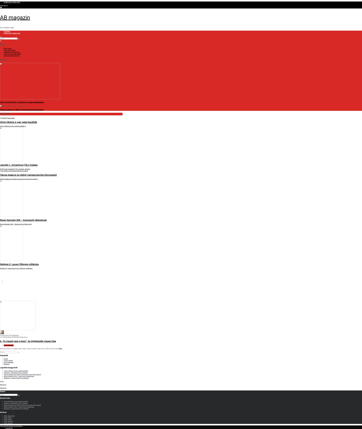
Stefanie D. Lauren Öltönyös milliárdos (16, 378)
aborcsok (16, 335)
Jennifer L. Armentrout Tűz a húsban (16, 373)
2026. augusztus (9, 416)
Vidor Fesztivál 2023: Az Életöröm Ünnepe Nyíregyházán (22, 102)
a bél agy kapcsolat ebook (12, 54)
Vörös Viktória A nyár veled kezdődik (16, 371)
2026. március (8, 421)
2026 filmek (8, 48)
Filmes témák (8, 361)
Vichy (2, 381)
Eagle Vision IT (18, 428)
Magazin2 (3, 388)
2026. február (8, 423)
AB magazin (15, 17)
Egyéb (6, 359)
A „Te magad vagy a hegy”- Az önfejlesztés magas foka (28, 341)
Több (60, 349)
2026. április (8, 419)
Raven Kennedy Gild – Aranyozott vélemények (19, 376)
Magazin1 (3, 385)
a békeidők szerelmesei (12, 52)
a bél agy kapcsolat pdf (11, 56)
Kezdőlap (7, 31)
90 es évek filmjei (9, 50)
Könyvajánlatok (9, 345)
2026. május (8, 418)
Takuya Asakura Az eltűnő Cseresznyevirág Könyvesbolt (21, 110)
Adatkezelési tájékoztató (12, 2)
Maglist (2, 428)
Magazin (6, 364)
